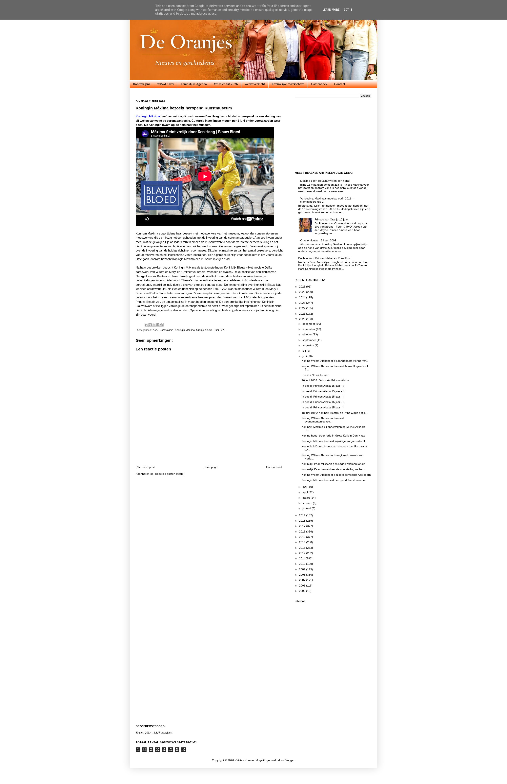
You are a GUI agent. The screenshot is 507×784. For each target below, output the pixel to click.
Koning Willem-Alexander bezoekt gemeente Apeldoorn (336, 474)
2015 (302, 536)
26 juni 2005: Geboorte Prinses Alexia (325, 380)
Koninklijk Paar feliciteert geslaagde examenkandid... (335, 463)
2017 (302, 526)
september (309, 340)
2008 (302, 574)
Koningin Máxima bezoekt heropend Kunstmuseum (334, 480)
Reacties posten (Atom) (170, 473)
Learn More (330, 9)
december (309, 323)
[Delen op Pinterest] (162, 325)
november (309, 329)
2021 (302, 313)
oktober (307, 334)
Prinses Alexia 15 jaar (315, 375)
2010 (302, 563)
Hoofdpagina (142, 84)
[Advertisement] (209, 451)
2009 (302, 569)
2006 (302, 585)
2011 (302, 558)
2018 (302, 520)
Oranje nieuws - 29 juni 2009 (318, 240)
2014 (302, 542)
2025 (302, 291)
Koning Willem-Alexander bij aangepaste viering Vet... (335, 360)
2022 (302, 308)
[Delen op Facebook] (158, 325)
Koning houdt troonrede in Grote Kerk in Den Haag (333, 435)
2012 (302, 553)
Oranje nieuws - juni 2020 (210, 330)
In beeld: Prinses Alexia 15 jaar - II (323, 401)
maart (306, 497)
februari (307, 503)
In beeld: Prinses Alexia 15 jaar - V (323, 385)
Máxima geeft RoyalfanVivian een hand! (325, 180)
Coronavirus (166, 330)
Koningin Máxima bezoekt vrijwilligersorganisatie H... (334, 441)
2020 (155, 330)
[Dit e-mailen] (147, 325)
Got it (348, 9)
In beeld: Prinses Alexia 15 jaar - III (323, 396)
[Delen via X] (154, 325)
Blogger (289, 760)
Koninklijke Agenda (193, 84)
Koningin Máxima (185, 330)
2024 (302, 297)
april (305, 492)
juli (304, 350)
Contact (339, 84)
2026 (302, 286)
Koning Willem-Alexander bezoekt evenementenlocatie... (323, 420)
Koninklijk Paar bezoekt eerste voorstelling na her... (334, 469)
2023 (302, 302)
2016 (302, 531)
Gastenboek (319, 84)
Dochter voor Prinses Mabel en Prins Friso (324, 258)
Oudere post (274, 467)
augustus (308, 345)
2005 (302, 590)
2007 (302, 580)
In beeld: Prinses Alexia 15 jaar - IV (323, 391)
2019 (302, 515)
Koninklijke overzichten (288, 84)
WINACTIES (165, 84)
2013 (302, 547)
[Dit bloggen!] (150, 325)
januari (307, 508)
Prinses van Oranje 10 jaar (331, 219)
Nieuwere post (146, 467)
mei (305, 486)
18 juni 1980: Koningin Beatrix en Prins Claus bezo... (334, 412)
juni (305, 356)
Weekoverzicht (255, 84)
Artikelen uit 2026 (225, 84)
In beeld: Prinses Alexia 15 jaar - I (323, 407)
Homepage (210, 467)
